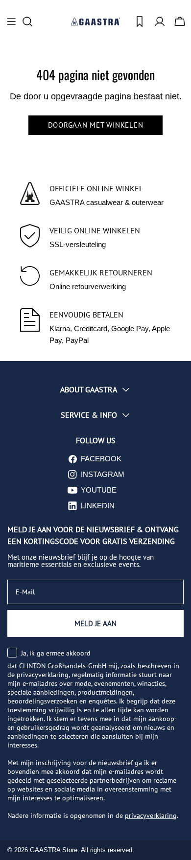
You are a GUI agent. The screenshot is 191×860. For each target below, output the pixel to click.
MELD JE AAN (95, 623)
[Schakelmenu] (11, 21)
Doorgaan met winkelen (95, 125)
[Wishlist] (139, 21)
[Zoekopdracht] (30, 21)
